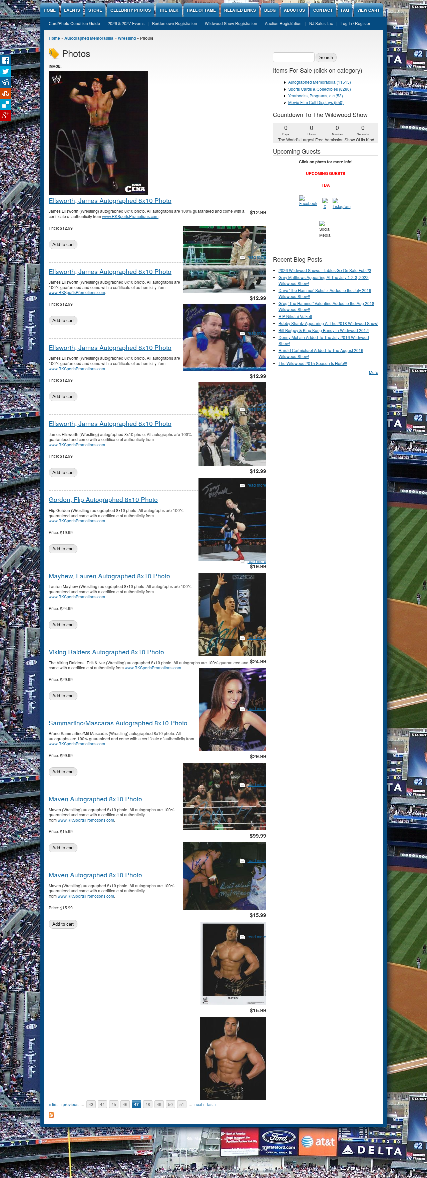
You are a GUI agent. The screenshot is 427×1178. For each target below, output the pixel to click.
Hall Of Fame (201, 10)
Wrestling (127, 38)
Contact (323, 10)
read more (257, 257)
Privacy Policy (228, 1138)
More (373, 372)
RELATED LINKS (240, 10)
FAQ (345, 10)
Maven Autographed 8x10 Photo (95, 798)
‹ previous (69, 1104)
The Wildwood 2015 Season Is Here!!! (313, 363)
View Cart (368, 10)
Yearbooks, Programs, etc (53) (315, 95)
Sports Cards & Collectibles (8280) (319, 89)
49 (159, 1104)
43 (91, 1104)
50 (170, 1104)
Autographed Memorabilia (88, 38)
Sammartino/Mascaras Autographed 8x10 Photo (118, 722)
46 (125, 1104)
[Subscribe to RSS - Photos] (51, 1116)
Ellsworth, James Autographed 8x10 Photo (110, 200)
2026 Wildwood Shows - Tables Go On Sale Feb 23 (325, 270)
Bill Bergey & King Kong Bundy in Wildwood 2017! (324, 330)
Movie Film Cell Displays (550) (316, 102)
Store (95, 10)
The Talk (168, 10)
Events (72, 10)
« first (53, 1104)
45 (113, 1104)
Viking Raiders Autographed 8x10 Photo (106, 651)
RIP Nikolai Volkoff (295, 316)
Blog (270, 10)
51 (181, 1104)
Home (50, 10)
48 (147, 1104)
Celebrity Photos (130, 10)
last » (212, 1104)
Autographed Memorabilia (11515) (319, 82)
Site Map (194, 1138)
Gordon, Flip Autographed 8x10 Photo (103, 499)
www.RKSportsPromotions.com (130, 216)
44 (102, 1104)
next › (199, 1104)
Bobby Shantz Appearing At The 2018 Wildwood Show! (328, 323)
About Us (294, 10)
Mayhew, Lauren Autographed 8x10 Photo (109, 575)
